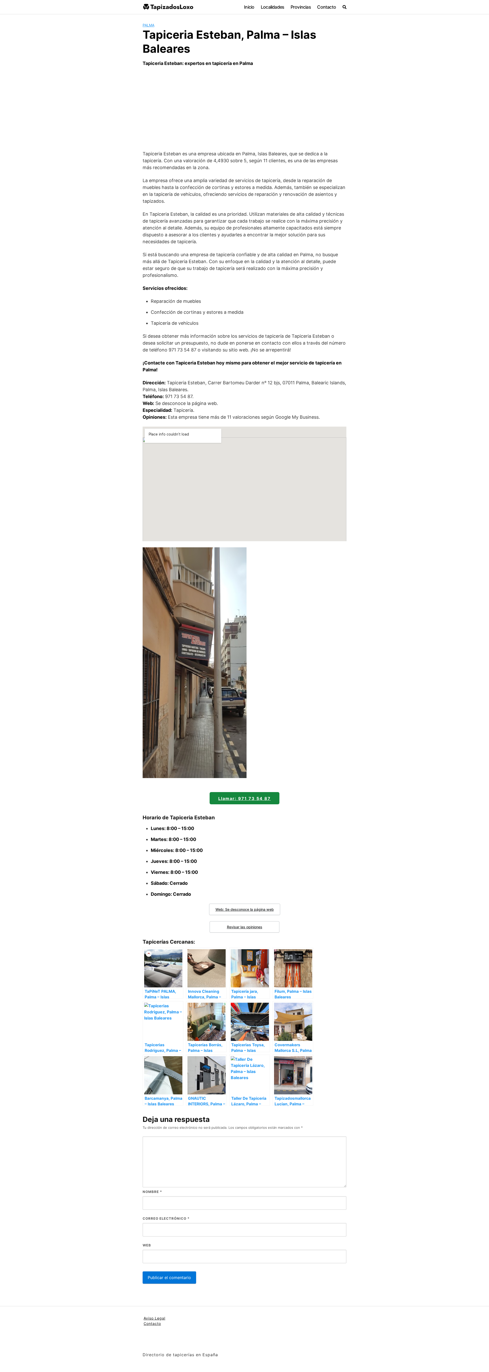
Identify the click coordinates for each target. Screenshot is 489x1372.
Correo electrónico (166, 1218)
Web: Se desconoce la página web (244, 909)
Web (147, 1245)
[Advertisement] (244, 108)
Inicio (249, 7)
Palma (148, 25)
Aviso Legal (154, 1318)
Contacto (326, 7)
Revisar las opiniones (244, 927)
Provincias (301, 7)
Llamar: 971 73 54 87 (244, 798)
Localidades (272, 7)
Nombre (152, 1192)
